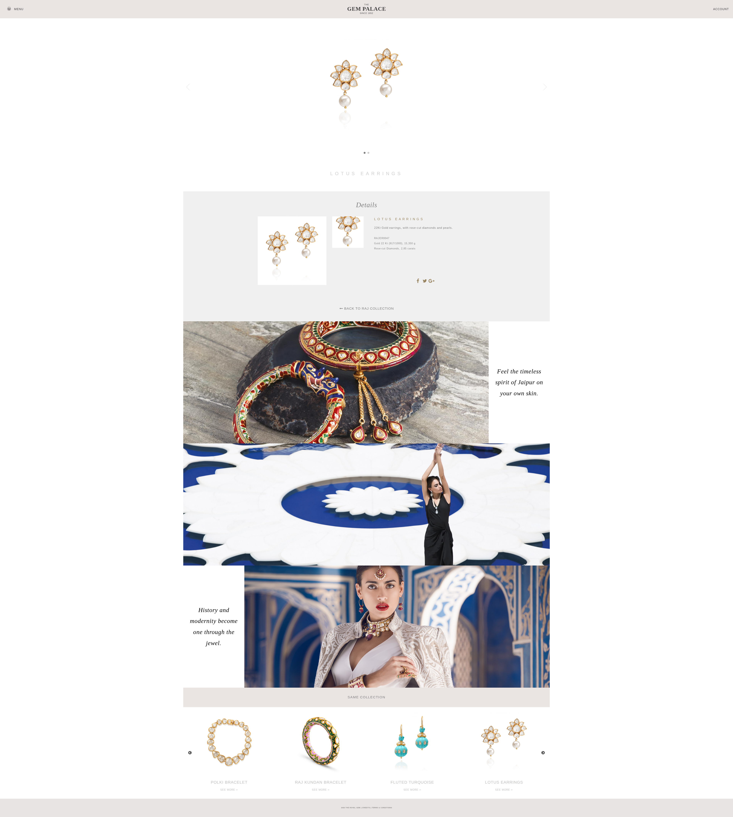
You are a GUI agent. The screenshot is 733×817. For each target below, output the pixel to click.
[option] (229, 753)
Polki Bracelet (229, 782)
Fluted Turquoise (412, 782)
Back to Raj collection (368, 308)
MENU (18, 9)
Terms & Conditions (382, 808)
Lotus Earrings (504, 782)
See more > (229, 789)
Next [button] (543, 753)
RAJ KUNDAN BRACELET (320, 782)
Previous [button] (190, 753)
